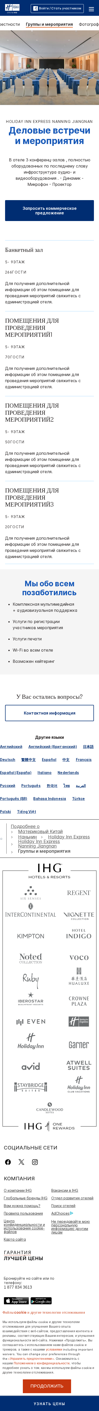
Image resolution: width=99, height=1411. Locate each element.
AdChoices (60, 1213)
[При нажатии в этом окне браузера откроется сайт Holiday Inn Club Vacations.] (79, 1086)
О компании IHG (18, 1190)
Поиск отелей (63, 1205)
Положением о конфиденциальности (42, 1363)
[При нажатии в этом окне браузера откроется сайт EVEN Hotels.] (30, 1021)
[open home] (3, 839)
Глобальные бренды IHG (25, 1198)
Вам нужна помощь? (22, 1205)
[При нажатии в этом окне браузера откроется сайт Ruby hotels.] (30, 978)
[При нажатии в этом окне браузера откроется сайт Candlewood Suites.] (49, 1108)
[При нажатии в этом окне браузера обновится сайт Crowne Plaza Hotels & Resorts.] (79, 1000)
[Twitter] (21, 1162)
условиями (54, 1349)
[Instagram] (35, 1162)
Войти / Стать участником (60, 8)
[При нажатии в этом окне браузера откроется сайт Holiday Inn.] (30, 1043)
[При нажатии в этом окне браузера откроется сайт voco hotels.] (79, 956)
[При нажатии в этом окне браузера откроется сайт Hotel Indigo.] (79, 935)
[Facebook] (9, 1162)
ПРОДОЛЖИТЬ (46, 1386)
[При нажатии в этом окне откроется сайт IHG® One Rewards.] (49, 1126)
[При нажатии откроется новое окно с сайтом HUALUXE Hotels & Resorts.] (79, 978)
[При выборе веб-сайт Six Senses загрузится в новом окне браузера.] (30, 891)
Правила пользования (23, 1213)
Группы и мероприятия (49, 24)
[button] (91, 8)
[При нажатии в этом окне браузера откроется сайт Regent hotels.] (79, 891)
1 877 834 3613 (18, 1287)
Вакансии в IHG (64, 1190)
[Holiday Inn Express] (12, 8)
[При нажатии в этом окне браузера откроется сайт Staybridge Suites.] (30, 1086)
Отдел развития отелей (72, 1198)
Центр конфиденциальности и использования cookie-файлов (24, 1226)
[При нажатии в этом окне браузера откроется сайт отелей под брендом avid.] (30, 1065)
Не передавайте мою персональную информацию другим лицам (70, 1226)
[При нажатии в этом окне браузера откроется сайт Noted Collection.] (30, 956)
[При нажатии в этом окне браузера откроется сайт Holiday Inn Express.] (79, 1021)
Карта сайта (15, 1239)
